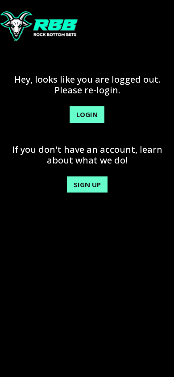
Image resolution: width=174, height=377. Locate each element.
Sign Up (87, 184)
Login (87, 114)
